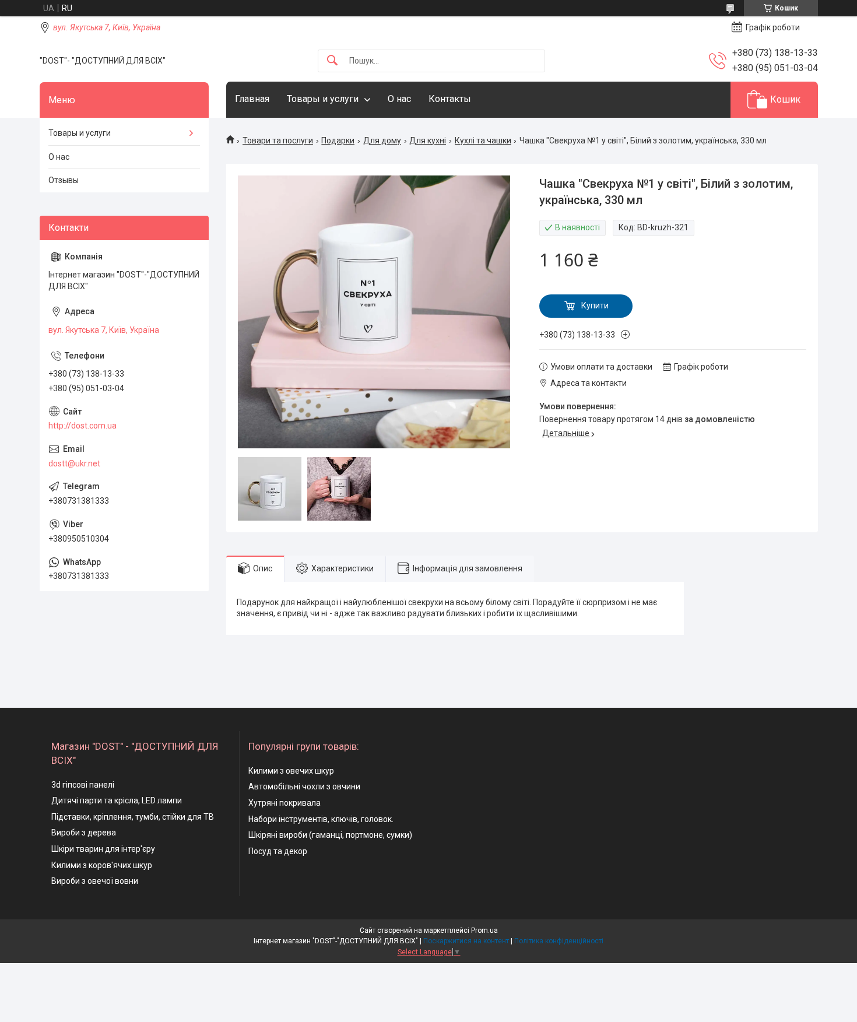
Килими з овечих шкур (291, 770)
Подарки (337, 140)
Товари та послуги (278, 140)
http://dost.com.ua (82, 425)
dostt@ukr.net (74, 463)
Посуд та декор (277, 851)
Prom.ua (484, 930)
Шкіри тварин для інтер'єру (103, 849)
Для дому (382, 140)
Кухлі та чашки (483, 140)
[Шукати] (332, 61)
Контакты (449, 98)
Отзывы (63, 180)
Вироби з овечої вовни (94, 881)
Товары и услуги (323, 98)
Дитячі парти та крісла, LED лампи (116, 800)
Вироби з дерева (83, 832)
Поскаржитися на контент (466, 941)
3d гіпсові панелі (82, 784)
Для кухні (427, 140)
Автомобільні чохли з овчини (304, 786)
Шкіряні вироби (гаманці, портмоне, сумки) (330, 835)
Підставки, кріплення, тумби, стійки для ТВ (132, 816)
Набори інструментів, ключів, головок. (321, 819)
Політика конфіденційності (558, 941)
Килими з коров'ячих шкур (101, 865)
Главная (252, 98)
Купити (595, 305)
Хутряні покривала (284, 802)
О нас (399, 98)
